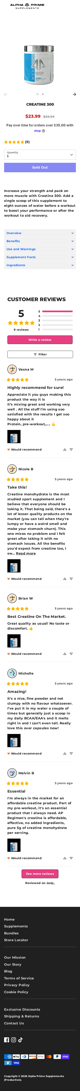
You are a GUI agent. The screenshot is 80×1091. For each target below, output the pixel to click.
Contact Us (14, 1023)
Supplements (16, 926)
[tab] (40, 233)
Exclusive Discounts (22, 1009)
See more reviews (40, 874)
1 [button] (38, 94)
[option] (40, 55)
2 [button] (42, 94)
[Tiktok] (20, 1039)
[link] (17, 142)
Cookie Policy (16, 992)
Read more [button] (26, 553)
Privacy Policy (17, 985)
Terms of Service (19, 978)
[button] (55, 311)
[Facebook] (6, 1039)
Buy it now (40, 180)
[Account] (61, 5)
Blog (8, 971)
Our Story (13, 964)
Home (9, 919)
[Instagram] (13, 1039)
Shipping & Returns (21, 1016)
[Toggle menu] (5, 6)
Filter (43, 354)
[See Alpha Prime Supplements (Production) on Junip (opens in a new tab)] (51, 883)
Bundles (11, 933)
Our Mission (15, 957)
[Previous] (5, 94)
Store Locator (16, 940)
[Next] (74, 94)
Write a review (40, 340)
